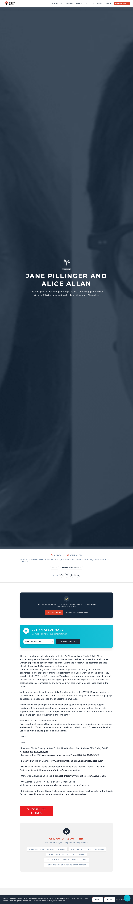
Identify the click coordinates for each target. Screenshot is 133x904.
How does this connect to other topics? (66, 865)
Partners (90, 3)
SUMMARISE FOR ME (68, 641)
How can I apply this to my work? (87, 849)
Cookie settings (123, 899)
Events (79, 3)
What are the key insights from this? (47, 849)
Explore (69, 3)
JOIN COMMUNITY (121, 3)
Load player (56, 612)
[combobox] (38, 641)
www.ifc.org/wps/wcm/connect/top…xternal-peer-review (57, 794)
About (99, 3)
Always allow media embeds (76, 612)
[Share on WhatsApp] (67, 575)
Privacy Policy (52, 901)
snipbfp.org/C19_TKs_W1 (35, 751)
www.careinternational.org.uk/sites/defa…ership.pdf (77, 761)
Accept (110, 899)
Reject (97, 899)
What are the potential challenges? (66, 854)
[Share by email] (61, 575)
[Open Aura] (127, 898)
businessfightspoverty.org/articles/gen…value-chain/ (79, 776)
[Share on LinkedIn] (72, 575)
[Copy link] (77, 575)
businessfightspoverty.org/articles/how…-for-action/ (54, 770)
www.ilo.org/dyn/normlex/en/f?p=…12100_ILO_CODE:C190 (70, 755)
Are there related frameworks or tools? (66, 860)
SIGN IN (108, 3)
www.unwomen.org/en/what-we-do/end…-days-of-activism (60, 785)
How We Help (56, 3)
